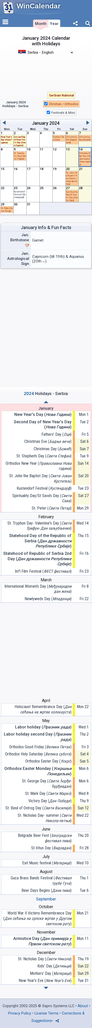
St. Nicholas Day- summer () (45, 818)
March (46, 580)
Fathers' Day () (56, 434)
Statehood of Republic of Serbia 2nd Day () (37, 559)
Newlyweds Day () (48, 598)
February (46, 516)
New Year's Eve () (45, 980)
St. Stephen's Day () (44, 456)
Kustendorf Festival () (44, 488)
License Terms (46, 1013)
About (83, 1006)
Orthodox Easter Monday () (38, 771)
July (46, 856)
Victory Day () (50, 800)
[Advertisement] (46, 70)
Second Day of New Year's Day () (43, 424)
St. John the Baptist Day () (40, 478)
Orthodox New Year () (85, 159)
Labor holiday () (43, 727)
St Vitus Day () (51, 848)
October (46, 906)
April (46, 700)
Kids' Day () (54, 966)
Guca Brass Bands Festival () (41, 881)
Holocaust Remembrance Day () (43, 709)
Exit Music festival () (47, 863)
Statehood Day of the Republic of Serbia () (40, 541)
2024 (54, 123)
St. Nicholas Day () (45, 958)
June (46, 829)
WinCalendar (39, 6)
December (46, 952)
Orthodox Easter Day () (48, 761)
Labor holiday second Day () (38, 737)
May (46, 720)
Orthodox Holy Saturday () (38, 754)
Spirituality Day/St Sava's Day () (42, 498)
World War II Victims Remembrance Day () (37, 918)
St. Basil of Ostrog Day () (38, 808)
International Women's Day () (38, 589)
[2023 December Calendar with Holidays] (46, 402)
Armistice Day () (42, 941)
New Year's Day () (6, 139)
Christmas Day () (85, 138)
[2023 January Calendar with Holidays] (46, 988)
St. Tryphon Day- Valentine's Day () (39, 526)
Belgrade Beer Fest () (45, 838)
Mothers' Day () (51, 973)
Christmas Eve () (48, 441)
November (46, 932)
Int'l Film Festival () (43, 571)
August (46, 871)
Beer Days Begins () (46, 890)
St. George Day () (47, 784)
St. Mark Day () (48, 793)
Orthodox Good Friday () (40, 746)
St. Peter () (52, 508)
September (46, 899)
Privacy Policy (19, 1013)
